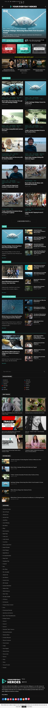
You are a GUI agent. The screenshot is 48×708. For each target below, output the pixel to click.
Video (4, 659)
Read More (29, 706)
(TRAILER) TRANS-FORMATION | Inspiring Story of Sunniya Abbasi (34, 451)
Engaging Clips (6, 561)
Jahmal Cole (5, 574)
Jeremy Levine (6, 580)
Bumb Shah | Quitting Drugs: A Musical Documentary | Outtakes (39, 337)
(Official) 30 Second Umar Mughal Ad (39, 357)
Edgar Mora (5, 558)
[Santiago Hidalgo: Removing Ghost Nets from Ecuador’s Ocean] (24, 23)
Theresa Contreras (7, 640)
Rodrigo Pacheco (6, 618)
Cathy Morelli (6, 539)
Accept (24, 706)
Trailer (4, 645)
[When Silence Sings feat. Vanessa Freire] (39, 63)
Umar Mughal (6, 648)
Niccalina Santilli (6, 596)
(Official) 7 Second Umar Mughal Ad (39, 343)
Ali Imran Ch (5, 514)
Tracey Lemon (6, 643)
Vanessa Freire (6, 651)
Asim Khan (5, 520)
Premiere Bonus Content (8, 604)
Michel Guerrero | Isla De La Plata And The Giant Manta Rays (39, 266)
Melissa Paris (5, 588)
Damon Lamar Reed (7, 544)
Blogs (4, 528)
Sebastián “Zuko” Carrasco (8, 629)
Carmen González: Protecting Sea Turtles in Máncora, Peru (39, 231)
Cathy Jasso (5, 536)
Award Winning (6, 522)
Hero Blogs (5, 569)
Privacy (23, 679)
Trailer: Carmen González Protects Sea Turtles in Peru (25, 474)
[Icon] (12, 88)
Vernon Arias (5, 654)
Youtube (4, 667)
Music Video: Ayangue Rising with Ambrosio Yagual (24, 467)
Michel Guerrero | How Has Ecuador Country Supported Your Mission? (12, 317)
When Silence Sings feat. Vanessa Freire (21, 490)
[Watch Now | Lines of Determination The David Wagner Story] (9, 63)
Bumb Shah (5, 533)
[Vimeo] (23, 1)
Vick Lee (4, 656)
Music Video (5, 593)
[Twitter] (6, 1)
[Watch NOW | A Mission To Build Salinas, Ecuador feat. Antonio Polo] (24, 63)
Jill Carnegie (5, 583)
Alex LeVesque (6, 511)
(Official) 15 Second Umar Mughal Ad (39, 350)
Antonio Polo (5, 517)
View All (3, 257)
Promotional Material (7, 610)
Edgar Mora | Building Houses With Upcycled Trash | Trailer (12, 413)
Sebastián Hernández (7, 632)
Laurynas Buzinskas (7, 585)
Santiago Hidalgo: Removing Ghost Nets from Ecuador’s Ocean (12, 246)
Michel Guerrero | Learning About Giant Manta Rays (40, 273)
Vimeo (4, 662)
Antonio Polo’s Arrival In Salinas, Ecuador (39, 287)
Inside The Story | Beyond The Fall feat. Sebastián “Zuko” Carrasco (39, 252)
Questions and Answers (8, 613)
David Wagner (6, 550)
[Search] (45, 6)
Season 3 (5, 626)
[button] (4, 11)
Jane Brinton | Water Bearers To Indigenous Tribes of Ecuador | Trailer (11, 353)
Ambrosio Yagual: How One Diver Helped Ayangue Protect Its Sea (40, 238)
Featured (5, 563)
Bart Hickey (5, 525)
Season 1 (5, 621)
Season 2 (5, 623)
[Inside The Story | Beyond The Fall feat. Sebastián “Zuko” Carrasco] (28, 253)
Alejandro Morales (7, 509)
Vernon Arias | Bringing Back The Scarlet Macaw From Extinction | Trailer (11, 432)
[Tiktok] (23, 3)
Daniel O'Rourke (6, 547)
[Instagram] (8, 1)
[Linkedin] (12, 1)
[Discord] (21, 3)
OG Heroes (5, 599)
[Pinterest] (10, 1)
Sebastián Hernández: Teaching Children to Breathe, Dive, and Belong (40, 245)
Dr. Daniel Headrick (7, 555)
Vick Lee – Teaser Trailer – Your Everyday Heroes (34, 432)
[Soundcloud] (17, 1)
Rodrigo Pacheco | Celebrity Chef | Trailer (34, 412)
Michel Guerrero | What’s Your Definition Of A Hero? (40, 308)
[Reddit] (19, 3)
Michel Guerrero (6, 591)
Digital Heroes (6, 552)
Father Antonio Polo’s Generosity (39, 322)
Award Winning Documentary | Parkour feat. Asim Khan (10, 282)
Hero (4, 566)
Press (4, 607)
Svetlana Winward (7, 637)
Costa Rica (5, 542)
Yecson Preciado (6, 664)
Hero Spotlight (6, 572)
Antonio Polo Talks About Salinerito (39, 280)
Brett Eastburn (6, 531)
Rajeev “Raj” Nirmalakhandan (9, 615)
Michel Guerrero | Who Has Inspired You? (40, 301)
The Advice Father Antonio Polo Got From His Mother (40, 315)
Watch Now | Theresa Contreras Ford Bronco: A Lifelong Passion (27, 497)
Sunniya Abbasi (6, 634)
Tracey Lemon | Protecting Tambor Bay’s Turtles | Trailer (11, 451)
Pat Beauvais (5, 602)
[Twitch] (21, 1)
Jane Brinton (5, 577)
